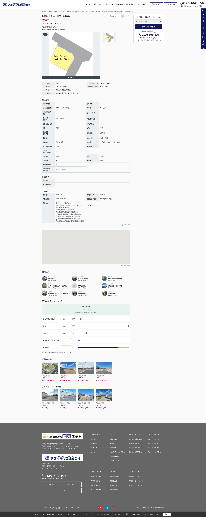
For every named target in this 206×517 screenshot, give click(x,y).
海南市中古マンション (136, 481)
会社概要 (129, 4)
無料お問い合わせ (148, 27)
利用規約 (58, 508)
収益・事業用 (114, 456)
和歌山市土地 (114, 477)
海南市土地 (113, 481)
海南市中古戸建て (154, 443)
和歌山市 (51, 27)
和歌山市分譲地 (96, 477)
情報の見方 (127, 225)
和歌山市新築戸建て (135, 439)
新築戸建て (113, 439)
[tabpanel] (116, 37)
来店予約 (51, 484)
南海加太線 (59, 93)
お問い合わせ (71, 484)
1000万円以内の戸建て (117, 452)
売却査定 (203, 39)
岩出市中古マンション (136, 485)
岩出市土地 (113, 485)
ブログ (93, 452)
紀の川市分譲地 (96, 489)
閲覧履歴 (157, 4)
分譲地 (112, 443)
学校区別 (113, 448)
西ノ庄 (67, 93)
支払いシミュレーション (53, 23)
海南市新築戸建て (135, 443)
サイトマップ (46, 508)
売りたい (109, 4)
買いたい (97, 4)
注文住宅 (119, 4)
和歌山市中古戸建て (154, 439)
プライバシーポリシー (73, 508)
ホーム (88, 4)
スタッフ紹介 (141, 4)
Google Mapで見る (124, 265)
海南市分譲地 (95, 481)
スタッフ (94, 448)
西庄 (55, 27)
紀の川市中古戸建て (154, 452)
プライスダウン (115, 460)
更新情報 (94, 443)
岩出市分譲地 (95, 485)
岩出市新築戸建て (135, 448)
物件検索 (203, 13)
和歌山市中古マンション (137, 477)
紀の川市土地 (114, 489)
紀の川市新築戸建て (135, 452)
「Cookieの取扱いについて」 (138, 514)
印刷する (113, 16)
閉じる (167, 514)
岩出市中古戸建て (154, 448)
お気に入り (172, 4)
